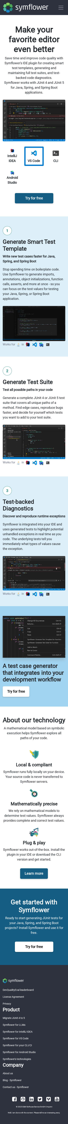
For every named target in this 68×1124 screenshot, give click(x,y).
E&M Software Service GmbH (33, 1107)
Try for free (34, 198)
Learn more (34, 873)
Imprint (49, 1107)
